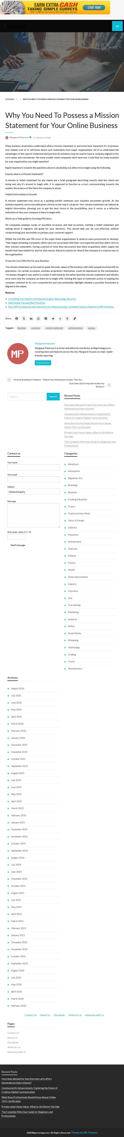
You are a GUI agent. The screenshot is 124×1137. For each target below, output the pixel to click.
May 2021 (16, 907)
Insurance (73, 591)
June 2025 (16, 787)
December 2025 (19, 744)
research (72, 619)
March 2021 (17, 921)
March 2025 (17, 808)
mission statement (54, 327)
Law (70, 598)
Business (22, 327)
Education (73, 534)
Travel (71, 661)
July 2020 (16, 977)
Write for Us (75, 1015)
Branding (72, 485)
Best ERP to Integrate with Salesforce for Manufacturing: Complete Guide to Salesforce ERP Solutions (61, 306)
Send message (18, 545)
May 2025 (16, 794)
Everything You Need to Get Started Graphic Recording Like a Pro (42, 298)
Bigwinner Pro (75, 478)
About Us (45, 1015)
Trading (72, 654)
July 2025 (16, 780)
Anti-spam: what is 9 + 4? (19, 532)
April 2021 (16, 914)
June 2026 (16, 702)
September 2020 (19, 963)
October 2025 (18, 758)
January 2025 (18, 822)
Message (11, 501)
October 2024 (18, 843)
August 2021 (17, 893)
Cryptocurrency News (79, 513)
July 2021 (16, 900)
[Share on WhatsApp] (38, 318)
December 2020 (19, 942)
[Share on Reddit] (53, 318)
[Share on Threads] (67, 318)
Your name (12, 462)
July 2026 (16, 695)
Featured (72, 548)
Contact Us (31, 1015)
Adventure (73, 464)
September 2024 (19, 850)
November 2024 (19, 836)
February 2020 (18, 1005)
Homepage (9, 99)
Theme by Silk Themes (84, 1132)
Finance (72, 555)
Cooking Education (77, 499)
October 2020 (18, 956)
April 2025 (16, 801)
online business (75, 327)
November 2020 (19, 949)
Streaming (73, 640)
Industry (72, 584)
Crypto (71, 506)
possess (91, 327)
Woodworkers (75, 668)
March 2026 (17, 723)
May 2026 (16, 709)
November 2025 (19, 752)
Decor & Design (76, 520)
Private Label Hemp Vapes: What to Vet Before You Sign (31, 1106)
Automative (74, 471)
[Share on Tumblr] (60, 318)
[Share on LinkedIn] (31, 318)
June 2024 (16, 871)
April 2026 (16, 716)
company (35, 327)
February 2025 (18, 815)
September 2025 (19, 766)
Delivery (72, 527)
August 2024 (17, 857)
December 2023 (19, 878)
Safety (71, 626)
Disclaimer (59, 1015)
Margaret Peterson (19, 137)
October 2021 (18, 885)
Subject (11, 486)
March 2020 (17, 998)
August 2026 (17, 688)
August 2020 (17, 970)
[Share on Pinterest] (46, 318)
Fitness (71, 562)
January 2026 (18, 737)
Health (71, 569)
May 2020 (16, 984)
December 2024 (19, 829)
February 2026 (18, 730)
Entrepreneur (75, 541)
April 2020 (16, 991)
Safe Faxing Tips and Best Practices (26, 302)
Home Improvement (78, 576)
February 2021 (18, 928)
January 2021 (18, 935)
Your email (12, 474)
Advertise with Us (94, 1015)
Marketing (73, 612)
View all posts (43, 362)
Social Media (74, 633)
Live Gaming (74, 605)
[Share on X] (24, 318)
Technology (74, 647)
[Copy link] (75, 318)
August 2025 (17, 773)
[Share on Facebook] (17, 318)
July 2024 (16, 864)
